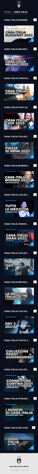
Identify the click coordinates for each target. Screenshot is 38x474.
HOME (7, 12)
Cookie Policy (24, 470)
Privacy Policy (14, 470)
